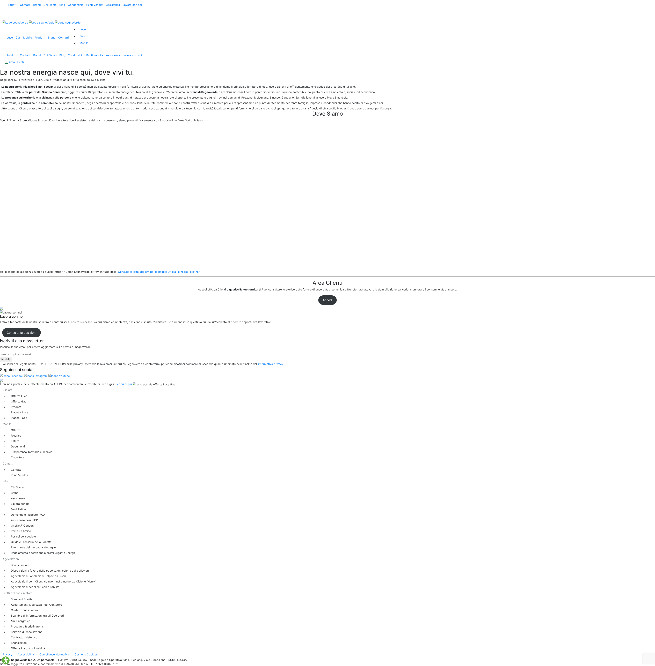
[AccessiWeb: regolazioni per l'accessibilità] (6, 660)
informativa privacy (270, 364)
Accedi (327, 300)
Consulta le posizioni (21, 332)
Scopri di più (123, 384)
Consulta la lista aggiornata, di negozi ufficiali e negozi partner (159, 271)
